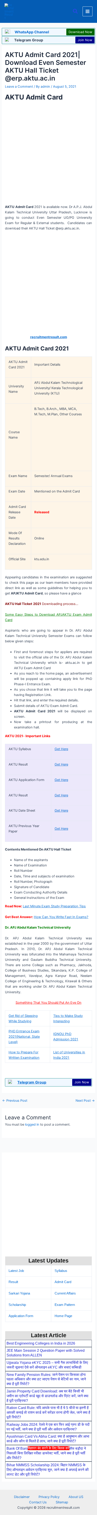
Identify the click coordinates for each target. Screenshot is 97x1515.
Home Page (63, 1316)
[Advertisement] (48, 1482)
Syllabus (61, 1271)
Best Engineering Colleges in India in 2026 (41, 1343)
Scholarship (17, 1305)
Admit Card (63, 1282)
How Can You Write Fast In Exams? (61, 917)
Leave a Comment (19, 87)
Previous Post (14, 1100)
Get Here (61, 749)
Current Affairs (65, 1293)
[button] (75, 11)
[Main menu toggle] (87, 11)
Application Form (21, 1316)
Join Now (85, 40)
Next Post (85, 1100)
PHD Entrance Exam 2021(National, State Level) (24, 1036)
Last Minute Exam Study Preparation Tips (54, 906)
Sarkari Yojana (19, 1293)
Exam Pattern (65, 1305)
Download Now (80, 32)
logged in (32, 1124)
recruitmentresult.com (48, 337)
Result (13, 1282)
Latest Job (16, 1271)
